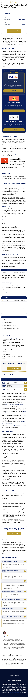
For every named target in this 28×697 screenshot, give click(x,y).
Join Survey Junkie (14, 31)
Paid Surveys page (16, 425)
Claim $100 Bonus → (13, 90)
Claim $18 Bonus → (14, 110)
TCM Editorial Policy (14, 692)
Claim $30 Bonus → (14, 129)
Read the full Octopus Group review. (14, 404)
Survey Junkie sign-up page (15, 338)
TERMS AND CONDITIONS (14, 675)
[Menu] (1, 2)
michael (4, 636)
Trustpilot (15, 154)
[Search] (26, 2)
